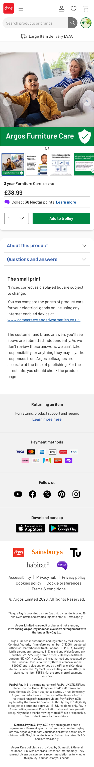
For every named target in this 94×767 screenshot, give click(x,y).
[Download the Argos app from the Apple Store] (30, 531)
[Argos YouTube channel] (18, 494)
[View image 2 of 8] (37, 164)
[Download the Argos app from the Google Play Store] (63, 531)
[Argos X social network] (47, 494)
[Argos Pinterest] (62, 494)
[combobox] (35, 22)
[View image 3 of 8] (61, 164)
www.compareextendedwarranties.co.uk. (44, 319)
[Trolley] (85, 9)
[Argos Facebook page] (33, 494)
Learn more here (47, 419)
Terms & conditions (49, 588)
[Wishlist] (73, 9)
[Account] (61, 9)
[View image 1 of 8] (13, 164)
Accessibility (20, 577)
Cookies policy (28, 583)
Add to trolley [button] (61, 218)
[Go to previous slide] (7, 101)
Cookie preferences (64, 583)
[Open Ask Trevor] (85, 22)
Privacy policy (73, 577)
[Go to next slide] (86, 101)
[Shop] (21, 9)
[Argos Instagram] (76, 494)
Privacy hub (46, 577)
